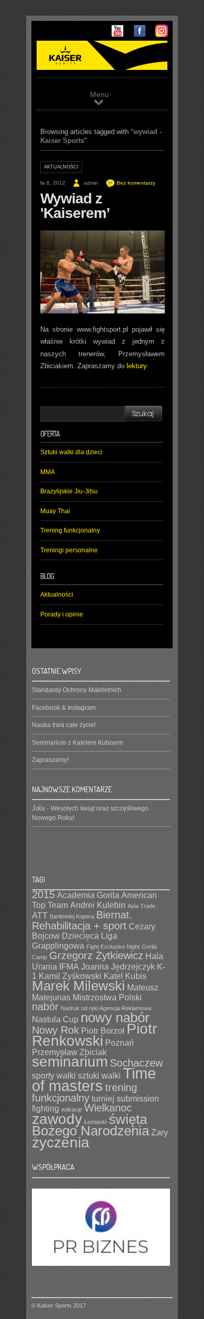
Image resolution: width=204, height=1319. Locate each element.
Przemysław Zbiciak (69, 1052)
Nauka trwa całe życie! (64, 725)
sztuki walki (99, 1075)
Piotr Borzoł (102, 1030)
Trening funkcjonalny (70, 530)
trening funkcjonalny (84, 1093)
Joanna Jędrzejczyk (118, 966)
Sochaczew (136, 1063)
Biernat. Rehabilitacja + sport (82, 920)
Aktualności (61, 167)
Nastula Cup (55, 1019)
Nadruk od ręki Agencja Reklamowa (106, 1008)
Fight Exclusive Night (113, 946)
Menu (99, 94)
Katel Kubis (125, 976)
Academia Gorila (88, 895)
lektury (136, 366)
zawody (57, 1119)
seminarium (70, 1062)
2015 (43, 894)
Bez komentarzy (136, 183)
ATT (40, 915)
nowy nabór (115, 1017)
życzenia (60, 1142)
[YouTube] (117, 35)
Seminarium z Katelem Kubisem (77, 742)
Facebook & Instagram (64, 707)
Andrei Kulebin (98, 905)
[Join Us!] (139, 35)
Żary (159, 1132)
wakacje (71, 1109)
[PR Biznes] (101, 1263)
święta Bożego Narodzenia (90, 1125)
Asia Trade (141, 906)
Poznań (119, 1042)
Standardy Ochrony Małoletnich (76, 690)
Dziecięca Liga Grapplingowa (74, 940)
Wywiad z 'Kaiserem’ (75, 205)
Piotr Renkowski (94, 1035)
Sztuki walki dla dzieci (71, 452)
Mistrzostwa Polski (107, 997)
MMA (47, 472)
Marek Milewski (78, 985)
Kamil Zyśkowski (70, 976)
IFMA (69, 966)
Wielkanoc (108, 1108)
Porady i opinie (61, 614)
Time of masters (94, 1079)
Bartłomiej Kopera (72, 916)
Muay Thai (55, 511)
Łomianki (95, 1122)
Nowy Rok (55, 1030)
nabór (45, 1006)
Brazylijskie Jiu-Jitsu (69, 491)
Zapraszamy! (50, 760)
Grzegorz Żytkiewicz (96, 955)
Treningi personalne (69, 550)
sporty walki (54, 1075)
